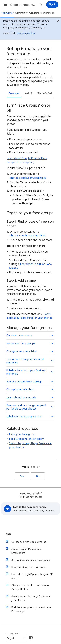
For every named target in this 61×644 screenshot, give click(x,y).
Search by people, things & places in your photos (31, 598)
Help (8, 533)
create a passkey (26, 33)
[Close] (58, 21)
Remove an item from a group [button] (24, 381)
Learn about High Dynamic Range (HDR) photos (32, 576)
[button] (5, 4)
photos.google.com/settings (27, 177)
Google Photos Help (23, 4)
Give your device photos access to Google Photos (30, 587)
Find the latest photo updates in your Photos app (31, 609)
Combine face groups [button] (19, 335)
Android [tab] (28, 93)
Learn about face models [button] (21, 397)
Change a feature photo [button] (20, 389)
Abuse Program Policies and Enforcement (26, 551)
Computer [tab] (14, 93)
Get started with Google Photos (28, 541)
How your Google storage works (28, 567)
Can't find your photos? (41, 13)
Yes (22, 476)
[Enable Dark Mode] (31, 638)
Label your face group (22, 434)
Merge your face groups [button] (20, 343)
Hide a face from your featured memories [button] (25, 361)
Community (21, 13)
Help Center (7, 13)
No (37, 476)
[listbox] (16, 638)
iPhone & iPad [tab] (44, 93)
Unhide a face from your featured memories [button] (26, 372)
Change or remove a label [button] (21, 351)
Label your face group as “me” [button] (24, 416)
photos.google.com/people (26, 235)
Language (13, 633)
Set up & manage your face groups (31, 560)
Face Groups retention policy (26, 439)
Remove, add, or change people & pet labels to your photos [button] (26, 407)
